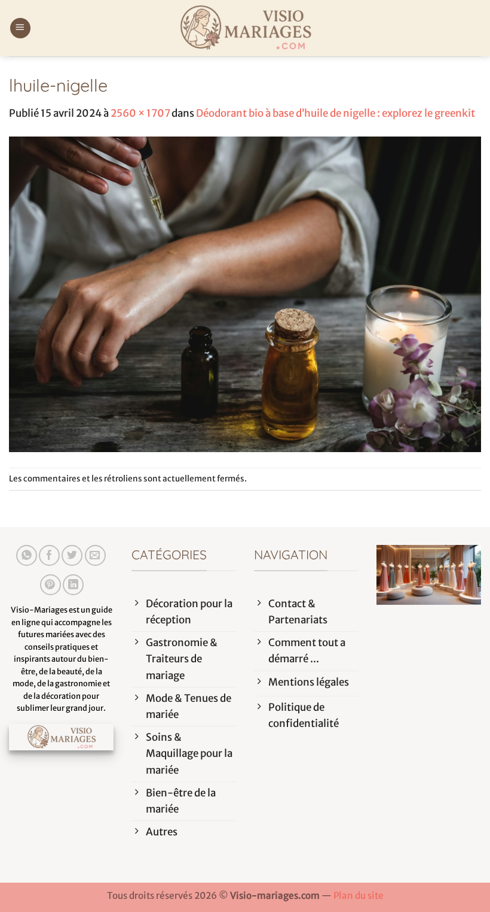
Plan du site (358, 895)
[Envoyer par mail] (95, 555)
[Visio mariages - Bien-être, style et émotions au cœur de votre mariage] (245, 28)
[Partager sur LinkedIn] (73, 584)
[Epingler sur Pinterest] (50, 584)
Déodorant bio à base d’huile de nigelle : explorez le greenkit (335, 113)
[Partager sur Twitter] (72, 555)
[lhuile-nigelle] (245, 294)
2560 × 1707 (140, 113)
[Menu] (20, 28)
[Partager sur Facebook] (49, 555)
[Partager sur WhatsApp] (26, 555)
